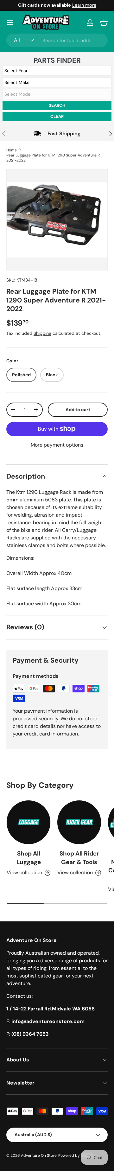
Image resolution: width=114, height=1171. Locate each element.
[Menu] (10, 22)
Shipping (42, 333)
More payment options (57, 445)
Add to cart (78, 409)
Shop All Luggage (28, 858)
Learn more (84, 5)
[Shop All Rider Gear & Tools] (79, 822)
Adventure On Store (39, 1155)
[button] (104, 22)
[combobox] (57, 40)
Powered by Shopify (76, 1155)
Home (11, 150)
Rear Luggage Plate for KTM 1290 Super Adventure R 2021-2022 (53, 158)
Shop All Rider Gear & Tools (79, 858)
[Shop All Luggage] (28, 822)
